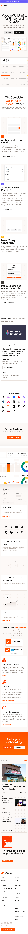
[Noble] (22, 73)
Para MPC (4, 675)
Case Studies (18, 893)
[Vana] (5, 67)
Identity (15, 318)
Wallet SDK (4, 880)
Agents (16, 888)
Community (17, 891)
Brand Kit (17, 908)
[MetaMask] (22, 67)
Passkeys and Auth (7, 700)
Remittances (18, 885)
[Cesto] (14, 78)
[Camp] (22, 84)
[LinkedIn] (5, 923)
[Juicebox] (5, 84)
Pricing (3, 891)
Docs (2, 900)
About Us (17, 900)
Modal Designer (5, 905)
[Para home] (4, 5)
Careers (17, 905)
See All (25, 760)
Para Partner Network (6, 888)
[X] (2, 923)
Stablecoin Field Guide (20, 911)
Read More (23, 792)
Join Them (23, 60)
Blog (16, 903)
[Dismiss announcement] (26, 1)
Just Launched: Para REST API (14, 1)
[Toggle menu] (25, 5)
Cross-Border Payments (7, 321)
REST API (3, 883)
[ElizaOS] (5, 78)
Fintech (16, 880)
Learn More (5, 516)
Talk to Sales (8, 32)
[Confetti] (22, 78)
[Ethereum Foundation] (5, 73)
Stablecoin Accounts (6, 318)
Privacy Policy (18, 914)
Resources (17, 919)
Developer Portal (5, 903)
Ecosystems (22, 318)
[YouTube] (11, 923)
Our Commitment (6, 724)
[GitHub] (8, 923)
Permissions (4, 885)
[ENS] (14, 67)
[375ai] (14, 84)
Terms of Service (19, 916)
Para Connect (4, 893)
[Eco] (14, 73)
